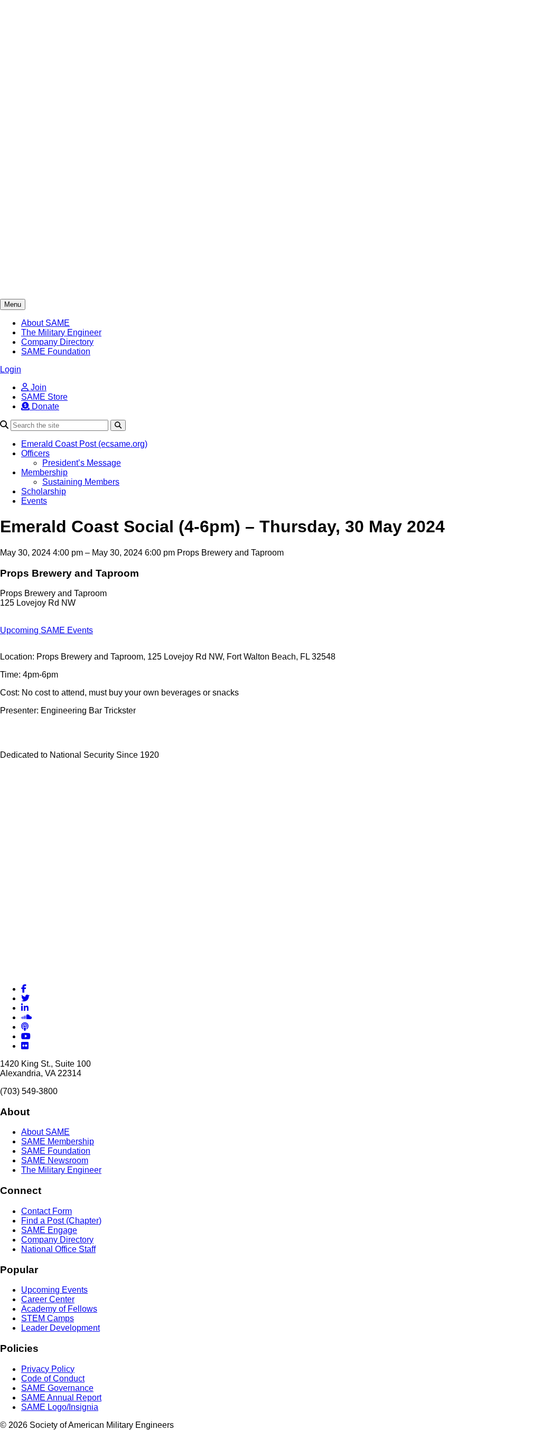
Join (37, 387)
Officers (35, 453)
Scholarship (43, 491)
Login (10, 369)
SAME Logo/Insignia (59, 1407)
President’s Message (81, 462)
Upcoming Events (54, 1289)
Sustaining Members (80, 481)
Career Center (47, 1299)
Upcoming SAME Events (46, 630)
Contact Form (46, 1211)
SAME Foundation (55, 351)
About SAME (45, 322)
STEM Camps (47, 1318)
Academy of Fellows (59, 1308)
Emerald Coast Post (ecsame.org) (84, 443)
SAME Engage (49, 1230)
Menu (12, 304)
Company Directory (57, 341)
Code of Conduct (53, 1378)
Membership (44, 472)
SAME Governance (57, 1388)
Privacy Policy (47, 1369)
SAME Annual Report (61, 1397)
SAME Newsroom (54, 1160)
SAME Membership (57, 1141)
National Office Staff (58, 1249)
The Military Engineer (61, 332)
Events (34, 500)
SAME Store (44, 396)
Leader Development (60, 1327)
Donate (44, 406)
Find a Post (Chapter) (61, 1220)
